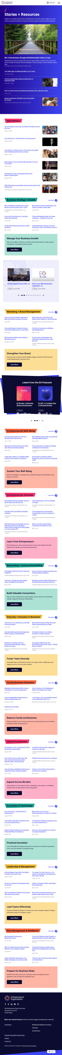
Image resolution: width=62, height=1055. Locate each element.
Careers (7, 1038)
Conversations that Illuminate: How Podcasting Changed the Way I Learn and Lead (42, 339)
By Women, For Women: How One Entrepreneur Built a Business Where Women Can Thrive (15, 644)
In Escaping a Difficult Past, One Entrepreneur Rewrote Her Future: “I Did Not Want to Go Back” (44, 644)
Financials (35, 1027)
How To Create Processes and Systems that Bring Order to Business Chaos (26, 90)
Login (52, 2)
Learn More (14, 249)
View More (51, 200)
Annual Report (36, 1030)
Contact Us (8, 1041)
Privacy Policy (33, 1045)
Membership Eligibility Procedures (41, 1024)
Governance (8, 1024)
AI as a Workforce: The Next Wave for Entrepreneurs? (20, 138)
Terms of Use (26, 1045)
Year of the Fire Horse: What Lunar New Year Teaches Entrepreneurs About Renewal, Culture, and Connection (16, 759)
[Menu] (59, 2)
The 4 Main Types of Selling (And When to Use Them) (20, 71)
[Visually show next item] (43, 295)
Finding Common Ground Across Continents (44, 758)
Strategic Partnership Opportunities (15, 1035)
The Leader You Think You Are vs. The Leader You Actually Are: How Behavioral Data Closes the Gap (43, 874)
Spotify (22, 413)
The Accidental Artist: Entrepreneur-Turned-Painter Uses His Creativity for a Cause (43, 513)
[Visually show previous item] (19, 295)
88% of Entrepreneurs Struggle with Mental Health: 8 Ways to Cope (28, 58)
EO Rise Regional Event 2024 (17, 284)
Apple (29, 413)
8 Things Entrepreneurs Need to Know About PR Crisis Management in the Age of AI (43, 948)
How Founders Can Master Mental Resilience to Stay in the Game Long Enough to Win (44, 458)
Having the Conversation (12, 706)
